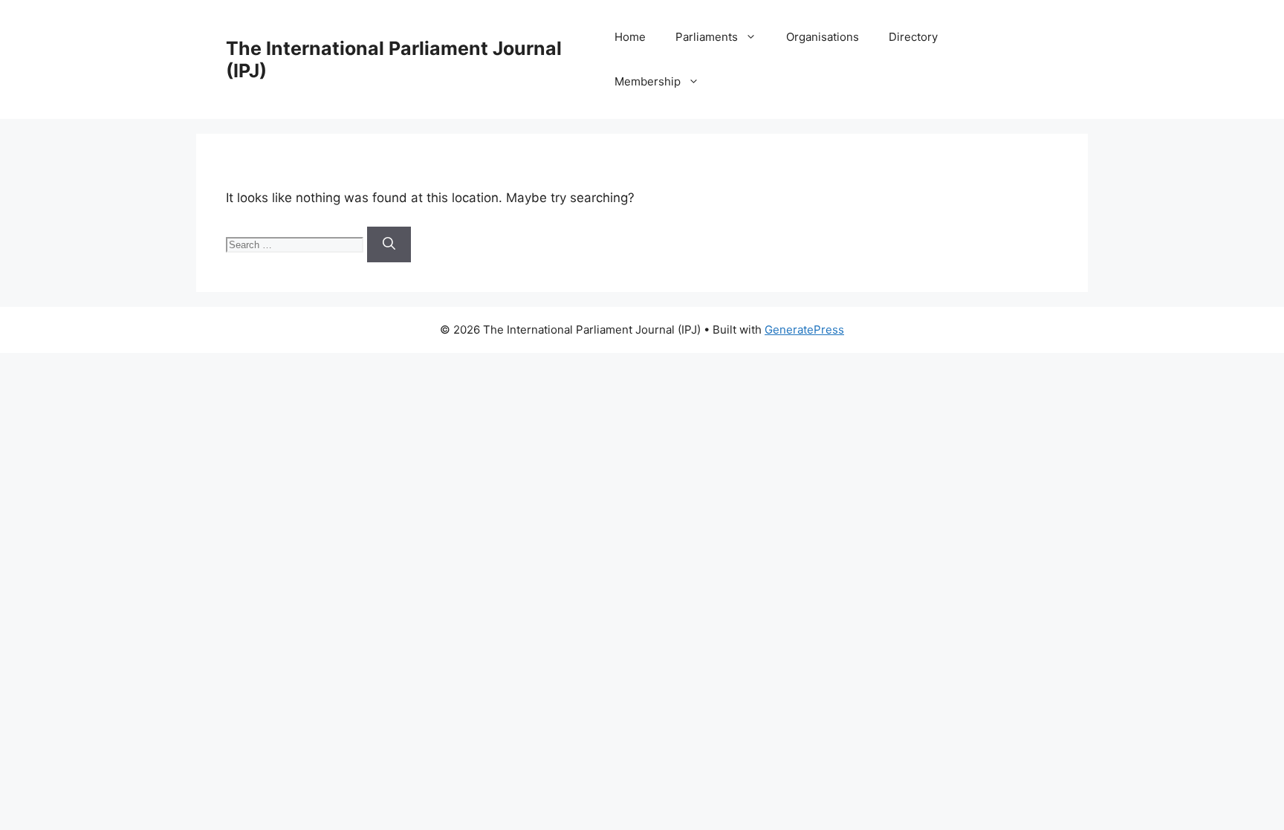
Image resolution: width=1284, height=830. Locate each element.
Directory (913, 37)
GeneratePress (804, 329)
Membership (648, 81)
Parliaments (706, 37)
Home (630, 37)
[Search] (389, 244)
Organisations (822, 37)
